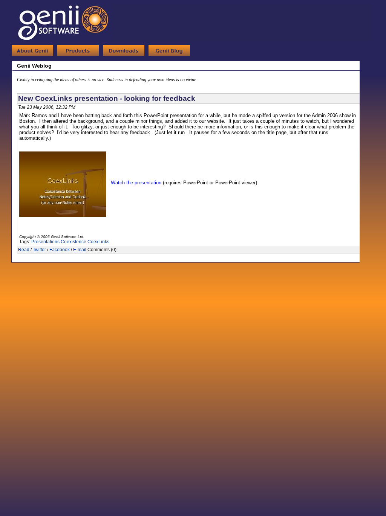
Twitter (39, 249)
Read (23, 249)
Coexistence (73, 241)
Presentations (45, 241)
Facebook (59, 249)
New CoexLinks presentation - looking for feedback (106, 98)
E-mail (79, 249)
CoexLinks (98, 241)
